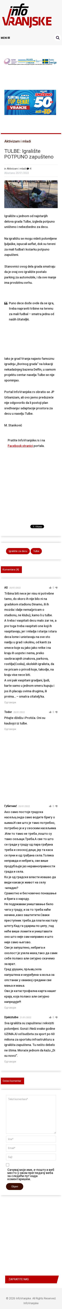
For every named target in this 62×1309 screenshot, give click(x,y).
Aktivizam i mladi (17, 141)
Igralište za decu (18, 551)
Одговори (10, 702)
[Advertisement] (31, 481)
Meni (4, 38)
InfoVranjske (23, 1298)
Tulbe (36, 551)
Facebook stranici (20, 446)
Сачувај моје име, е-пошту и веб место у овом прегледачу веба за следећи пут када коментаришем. (30, 1174)
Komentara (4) (11, 569)
